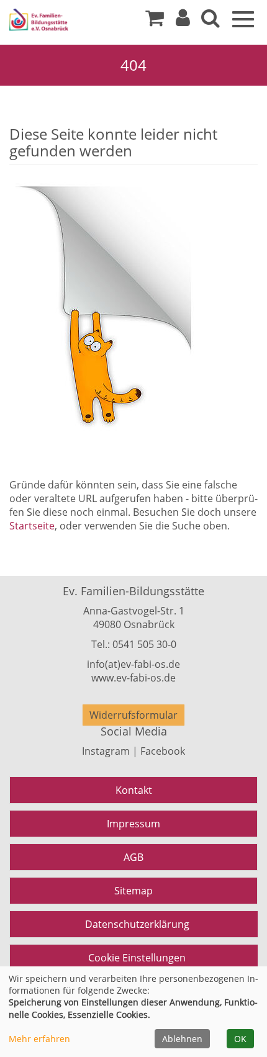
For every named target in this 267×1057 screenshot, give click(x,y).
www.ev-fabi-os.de (133, 678)
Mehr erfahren (39, 1039)
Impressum (133, 823)
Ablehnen (182, 1039)
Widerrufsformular (133, 715)
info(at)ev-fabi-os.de (133, 664)
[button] (183, 21)
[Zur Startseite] (55, 20)
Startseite (32, 526)
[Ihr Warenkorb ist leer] (154, 21)
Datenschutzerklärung (137, 924)
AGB (133, 857)
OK (240, 1039)
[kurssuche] (210, 21)
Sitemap (133, 890)
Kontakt (133, 790)
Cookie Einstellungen (137, 958)
